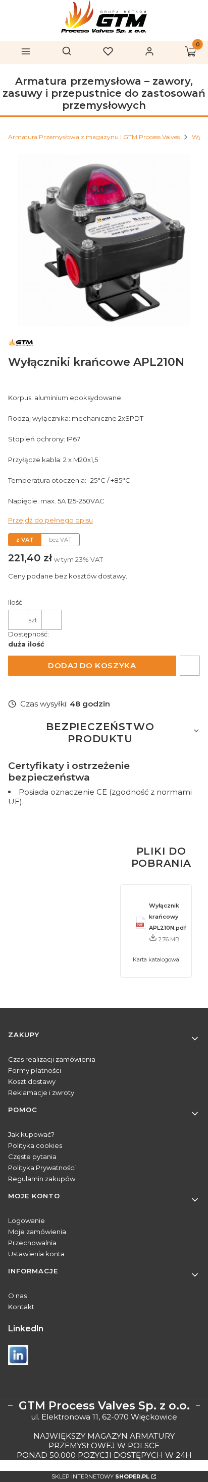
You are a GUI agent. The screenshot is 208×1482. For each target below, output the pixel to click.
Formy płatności (34, 1070)
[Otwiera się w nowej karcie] (18, 1355)
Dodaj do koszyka (92, 665)
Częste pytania (32, 1156)
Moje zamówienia (37, 1232)
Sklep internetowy (100, 1476)
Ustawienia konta (36, 1254)
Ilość (15, 602)
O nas (17, 1296)
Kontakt (21, 1307)
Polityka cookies (35, 1145)
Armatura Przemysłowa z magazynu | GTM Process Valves (94, 137)
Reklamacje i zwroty (41, 1092)
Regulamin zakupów (41, 1179)
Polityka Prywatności (42, 1168)
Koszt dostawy (32, 1081)
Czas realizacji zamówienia (51, 1059)
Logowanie (26, 1220)
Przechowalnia (32, 1243)
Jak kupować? (31, 1134)
